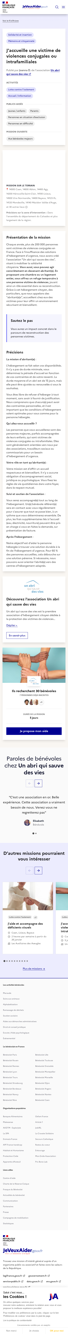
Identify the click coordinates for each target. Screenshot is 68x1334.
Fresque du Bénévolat (12, 1189)
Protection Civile (10, 1156)
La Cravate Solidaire (44, 1133)
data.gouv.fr (33, 1281)
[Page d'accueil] (35, 7)
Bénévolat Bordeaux (12, 1088)
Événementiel (9, 1038)
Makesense (8, 1122)
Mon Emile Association (45, 1156)
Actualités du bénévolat (14, 1195)
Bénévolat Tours (10, 1077)
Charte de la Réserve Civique (16, 1183)
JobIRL (38, 1127)
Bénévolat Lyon (10, 1071)
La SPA (6, 1133)
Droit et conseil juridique (14, 1027)
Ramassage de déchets (13, 1010)
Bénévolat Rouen (10, 1060)
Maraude (7, 993)
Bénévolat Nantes (43, 1094)
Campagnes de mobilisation (15, 1217)
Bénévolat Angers (43, 1088)
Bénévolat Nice (10, 1100)
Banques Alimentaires (12, 1116)
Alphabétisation (10, 1004)
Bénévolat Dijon (42, 1083)
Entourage (40, 1150)
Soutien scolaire (10, 1015)
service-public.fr (11, 1281)
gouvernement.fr (37, 1276)
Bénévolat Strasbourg (13, 1083)
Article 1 (39, 1122)
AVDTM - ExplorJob (12, 1127)
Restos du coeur (42, 1144)
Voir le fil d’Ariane (11, 20)
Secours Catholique (44, 1139)
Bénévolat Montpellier (45, 1071)
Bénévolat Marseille (44, 1077)
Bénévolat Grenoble (44, 1066)
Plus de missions (33, 968)
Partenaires (8, 1206)
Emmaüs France (10, 1139)
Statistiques (8, 1223)
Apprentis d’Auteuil (12, 1161)
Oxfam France (41, 1116)
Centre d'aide (9, 1178)
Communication (10, 1200)
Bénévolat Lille (41, 1054)
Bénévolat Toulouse (44, 1060)
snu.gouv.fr (52, 1281)
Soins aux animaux (11, 998)
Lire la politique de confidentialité (17, 1320)
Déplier (10, 625)
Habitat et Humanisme (13, 1150)
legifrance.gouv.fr (12, 1276)
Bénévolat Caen (42, 1100)
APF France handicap (12, 1144)
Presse (6, 1212)
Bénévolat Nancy (11, 1094)
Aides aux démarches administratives (20, 1021)
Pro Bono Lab (41, 1161)
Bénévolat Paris (10, 1054)
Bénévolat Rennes (11, 1066)
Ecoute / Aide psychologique (16, 1032)
